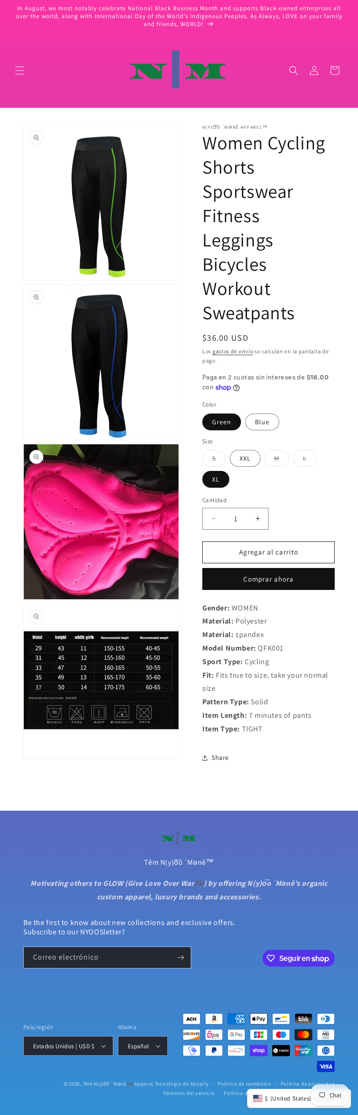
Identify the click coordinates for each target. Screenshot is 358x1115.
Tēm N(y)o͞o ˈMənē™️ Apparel (118, 1083)
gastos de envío (233, 351)
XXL (245, 458)
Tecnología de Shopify (182, 1083)
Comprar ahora (268, 579)
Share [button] (220, 757)
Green (221, 422)
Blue (262, 422)
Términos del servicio (189, 1093)
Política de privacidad (308, 1083)
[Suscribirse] (180, 957)
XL (216, 479)
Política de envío (244, 1093)
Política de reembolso (244, 1083)
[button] (19, 70)
